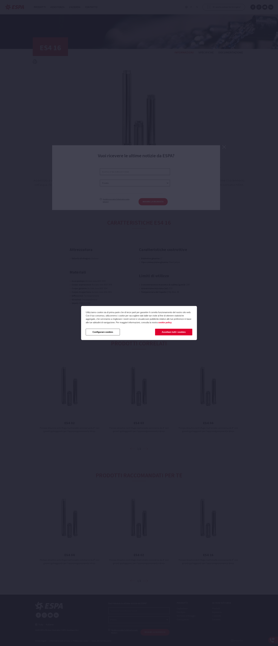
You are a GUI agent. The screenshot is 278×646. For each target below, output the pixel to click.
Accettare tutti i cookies (174, 332)
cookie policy (165, 322)
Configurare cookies (103, 332)
